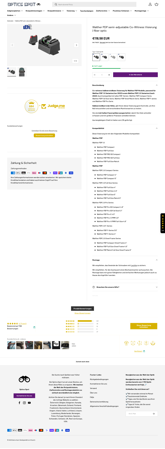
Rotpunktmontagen (34, 11)
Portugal (60, 416)
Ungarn (52, 410)
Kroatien (53, 405)
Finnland (77, 405)
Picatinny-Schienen (121, 11)
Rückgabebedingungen (99, 379)
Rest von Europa (75, 419)
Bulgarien (70, 402)
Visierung (71, 11)
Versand (102, 42)
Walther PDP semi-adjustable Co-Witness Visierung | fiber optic (28, 20)
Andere (10, 15)
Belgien (62, 402)
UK (67, 419)
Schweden (53, 419)
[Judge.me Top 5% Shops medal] (153, 343)
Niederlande (66, 413)
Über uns (93, 393)
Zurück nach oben (82, 361)
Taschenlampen (86, 11)
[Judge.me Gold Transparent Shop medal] (139, 343)
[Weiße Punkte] (121, 57)
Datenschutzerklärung (99, 402)
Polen (53, 416)
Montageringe (140, 11)
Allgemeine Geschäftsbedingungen (104, 406)
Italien (64, 410)
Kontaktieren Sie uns (24, 396)
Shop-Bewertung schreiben (144, 326)
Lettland (71, 410)
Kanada (78, 402)
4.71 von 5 (22, 323)
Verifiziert (138, 351)
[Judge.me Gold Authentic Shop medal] (133, 343)
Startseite (10, 20)
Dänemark (62, 405)
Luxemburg (55, 413)
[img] (21, 323)
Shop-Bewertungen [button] (82, 313)
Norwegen (76, 413)
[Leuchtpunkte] (113, 57)
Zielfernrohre (101, 11)
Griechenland (75, 408)
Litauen (78, 410)
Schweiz (61, 419)
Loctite (134, 265)
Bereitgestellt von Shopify (27, 440)
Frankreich (54, 408)
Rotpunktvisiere (54, 11)
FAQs (92, 397)
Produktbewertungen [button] (82, 308)
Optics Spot (15, 440)
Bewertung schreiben (44, 135)
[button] (163, 223)
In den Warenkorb (135, 75)
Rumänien (68, 416)
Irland (58, 410)
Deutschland (64, 408)
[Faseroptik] (96, 57)
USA (65, 421)
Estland (70, 405)
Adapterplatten (13, 11)
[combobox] (94, 4)
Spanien (76, 416)
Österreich (54, 402)
